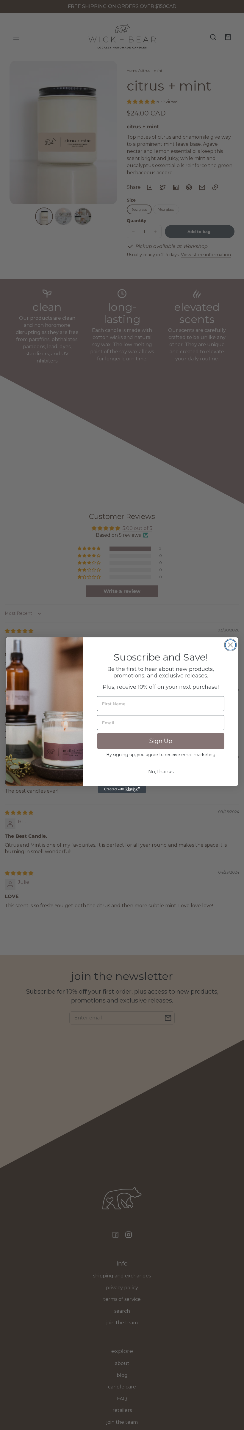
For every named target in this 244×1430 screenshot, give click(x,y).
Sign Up (160, 741)
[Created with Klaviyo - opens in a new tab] (122, 789)
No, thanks (160, 772)
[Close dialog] (230, 645)
